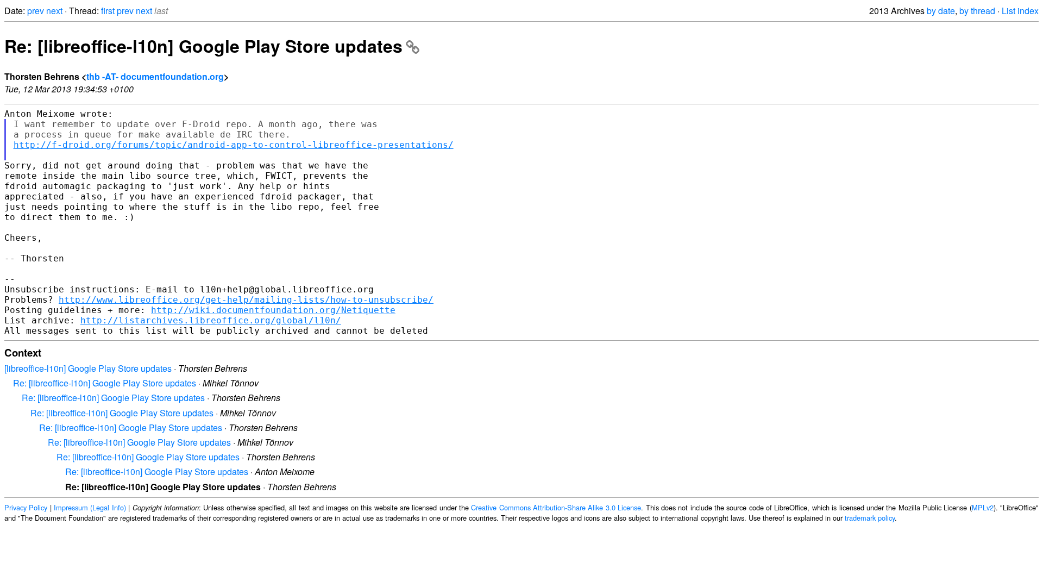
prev (35, 10)
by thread (977, 10)
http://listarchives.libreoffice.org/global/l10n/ (210, 320)
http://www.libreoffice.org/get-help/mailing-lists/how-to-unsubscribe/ (246, 300)
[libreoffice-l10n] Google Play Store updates (88, 368)
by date (941, 10)
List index (1020, 10)
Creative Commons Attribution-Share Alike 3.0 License (556, 507)
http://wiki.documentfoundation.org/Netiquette (273, 310)
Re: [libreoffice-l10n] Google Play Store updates (203, 45)
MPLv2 (983, 507)
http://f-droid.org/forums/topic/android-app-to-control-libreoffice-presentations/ (234, 145)
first (108, 10)
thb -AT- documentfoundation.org (155, 76)
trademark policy (870, 518)
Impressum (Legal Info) (90, 507)
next (54, 10)
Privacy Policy (25, 507)
